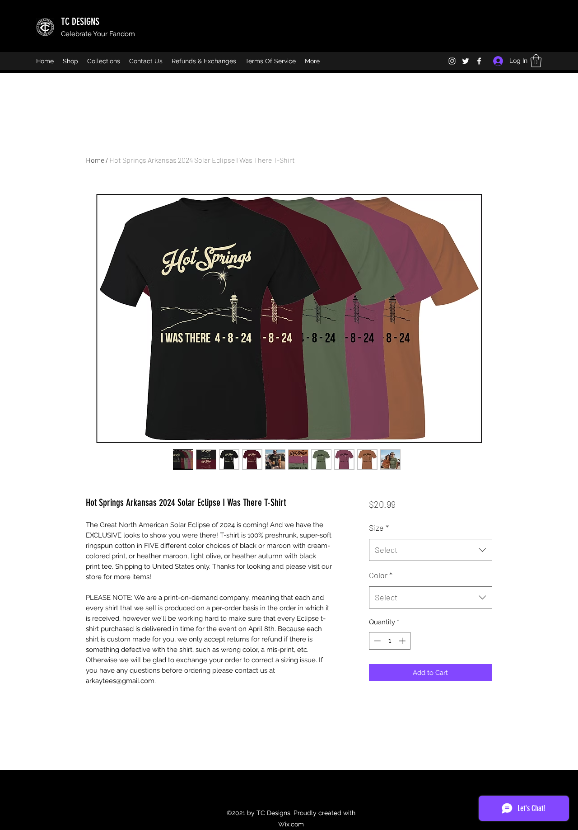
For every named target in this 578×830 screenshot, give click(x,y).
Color (380, 575)
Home (95, 160)
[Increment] (403, 640)
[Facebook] (479, 61)
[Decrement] (376, 640)
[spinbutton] (389, 640)
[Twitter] (465, 61)
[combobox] (430, 550)
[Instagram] (452, 61)
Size (379, 528)
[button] (536, 60)
